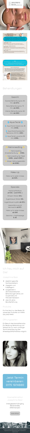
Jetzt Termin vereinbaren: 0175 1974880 (15, 381)
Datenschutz (15, 431)
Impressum (22, 430)
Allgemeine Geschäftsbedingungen (12, 430)
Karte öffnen (15, 413)
